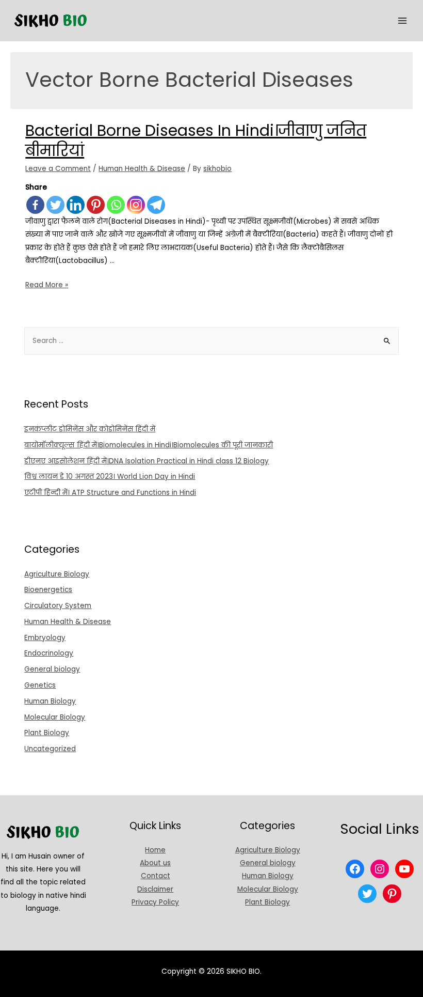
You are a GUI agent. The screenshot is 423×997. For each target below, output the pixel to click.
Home (155, 850)
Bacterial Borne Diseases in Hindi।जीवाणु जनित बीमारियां (195, 140)
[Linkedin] (76, 205)
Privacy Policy (155, 902)
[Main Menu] (402, 21)
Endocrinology (48, 653)
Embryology (45, 638)
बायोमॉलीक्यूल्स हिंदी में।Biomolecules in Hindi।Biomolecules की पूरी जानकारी (148, 445)
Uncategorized (50, 749)
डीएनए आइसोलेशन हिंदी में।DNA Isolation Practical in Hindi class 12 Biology (146, 461)
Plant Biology (46, 733)
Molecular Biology (54, 717)
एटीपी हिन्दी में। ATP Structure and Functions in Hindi (110, 492)
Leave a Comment (58, 169)
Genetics (40, 685)
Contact (155, 876)
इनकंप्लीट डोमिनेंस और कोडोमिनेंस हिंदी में (89, 429)
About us (155, 863)
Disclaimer (155, 889)
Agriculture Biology (56, 574)
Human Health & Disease (142, 169)
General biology (52, 669)
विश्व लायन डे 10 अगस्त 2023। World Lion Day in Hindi (109, 476)
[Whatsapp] (116, 205)
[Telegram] (156, 205)
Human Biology (50, 701)
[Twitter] (55, 205)
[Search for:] (211, 341)
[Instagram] (136, 205)
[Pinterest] (96, 205)
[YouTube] (404, 869)
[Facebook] (35, 205)
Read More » (46, 285)
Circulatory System (57, 606)
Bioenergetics (48, 590)
